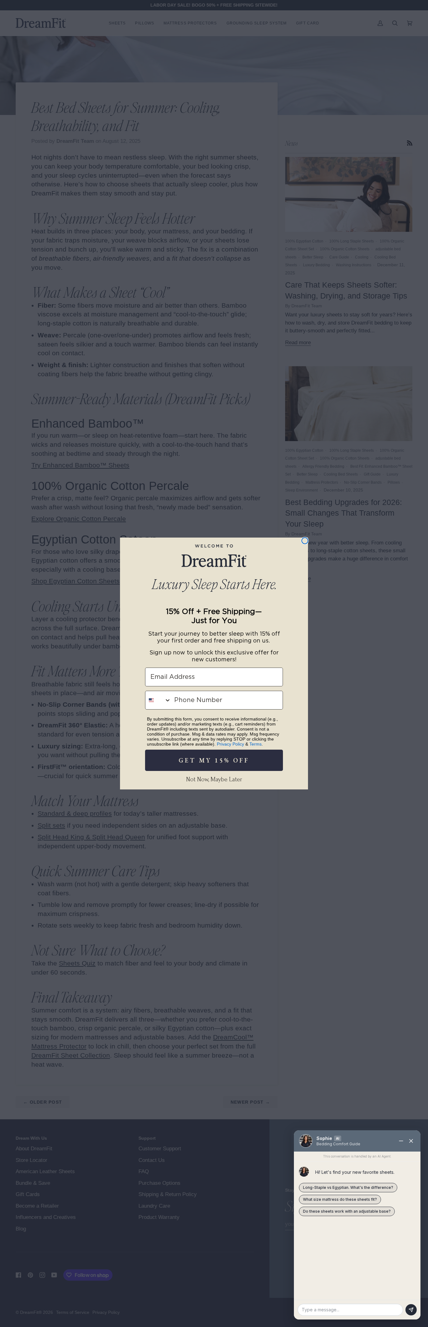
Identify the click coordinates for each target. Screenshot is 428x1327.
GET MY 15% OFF (214, 760)
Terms (255, 744)
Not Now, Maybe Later (214, 779)
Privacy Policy (230, 744)
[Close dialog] (305, 541)
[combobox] (158, 700)
